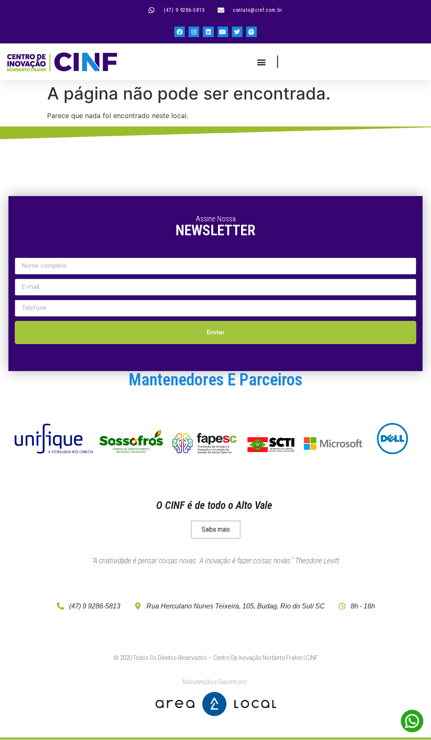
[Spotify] (251, 32)
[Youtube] (223, 32)
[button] (261, 62)
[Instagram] (194, 32)
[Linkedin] (208, 32)
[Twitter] (237, 32)
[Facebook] (179, 32)
